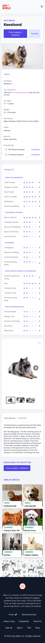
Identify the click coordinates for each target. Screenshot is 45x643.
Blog (38, 628)
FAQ (29, 628)
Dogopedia (24, 621)
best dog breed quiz (19, 92)
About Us (37, 621)
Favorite (34, 33)
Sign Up (9, 628)
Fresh (11, 614)
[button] (19, 392)
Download (35, 150)
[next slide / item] (37, 368)
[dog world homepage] (22, 586)
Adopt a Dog (9, 621)
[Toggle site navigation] (41, 6)
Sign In (20, 628)
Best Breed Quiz (29, 614)
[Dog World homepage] (6, 7)
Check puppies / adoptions (15, 33)
